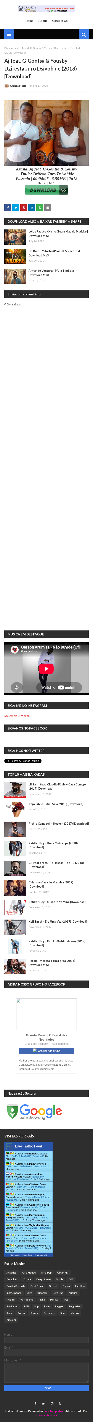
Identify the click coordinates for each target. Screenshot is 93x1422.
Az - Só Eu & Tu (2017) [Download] (25, 1156)
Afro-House (29, 1272)
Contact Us (60, 20)
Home (30, 20)
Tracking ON (41, 1255)
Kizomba (42, 1292)
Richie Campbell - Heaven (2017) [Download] (59, 823)
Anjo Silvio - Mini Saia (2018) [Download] (56, 804)
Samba (21, 1313)
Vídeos (75, 1313)
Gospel (53, 1286)
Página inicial (11, 48)
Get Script (15, 1255)
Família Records (15, 1286)
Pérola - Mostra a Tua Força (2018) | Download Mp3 (53, 963)
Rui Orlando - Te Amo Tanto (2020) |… (28, 1247)
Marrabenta (27, 1299)
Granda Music (18, 85)
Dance (27, 1279)
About (42, 20)
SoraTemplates (53, 1411)
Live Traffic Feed (28, 1146)
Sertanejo (49, 1313)
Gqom (66, 1286)
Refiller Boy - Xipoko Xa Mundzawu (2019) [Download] (57, 943)
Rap (36, 1306)
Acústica (11, 1272)
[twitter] (43, 1404)
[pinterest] (59, 1404)
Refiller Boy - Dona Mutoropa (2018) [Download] (53, 845)
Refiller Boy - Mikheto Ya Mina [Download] (57, 902)
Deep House (43, 1279)
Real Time (27, 1255)
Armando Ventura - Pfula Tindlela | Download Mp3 (52, 273)
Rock (9, 1313)
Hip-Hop (80, 1286)
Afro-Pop (46, 1272)
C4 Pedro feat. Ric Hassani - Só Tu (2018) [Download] (56, 865)
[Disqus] (46, 458)
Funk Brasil (36, 1286)
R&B (26, 1306)
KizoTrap (58, 1292)
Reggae (59, 1306)
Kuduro (73, 1292)
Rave (47, 1306)
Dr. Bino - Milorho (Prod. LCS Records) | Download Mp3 (55, 253)
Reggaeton (75, 1306)
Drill (71, 1279)
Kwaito (10, 1299)
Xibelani (11, 1319)
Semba (34, 1313)
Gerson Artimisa (46, 1415)
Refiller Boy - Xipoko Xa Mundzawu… (25, 1178)
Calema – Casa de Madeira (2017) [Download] (51, 884)
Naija (42, 1299)
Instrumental (14, 1292)
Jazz (29, 1292)
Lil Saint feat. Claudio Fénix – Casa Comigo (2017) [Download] (57, 786)
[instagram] (52, 1404)
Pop (66, 1299)
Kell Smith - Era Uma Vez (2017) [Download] (58, 921)
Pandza (54, 1299)
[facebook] (35, 1404)
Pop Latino (12, 1306)
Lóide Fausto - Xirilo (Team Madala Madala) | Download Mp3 (58, 234)
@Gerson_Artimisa (17, 716)
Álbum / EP (63, 1272)
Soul (62, 1313)
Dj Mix (59, 1279)
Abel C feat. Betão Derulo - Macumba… (27, 1166)
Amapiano (12, 1279)
